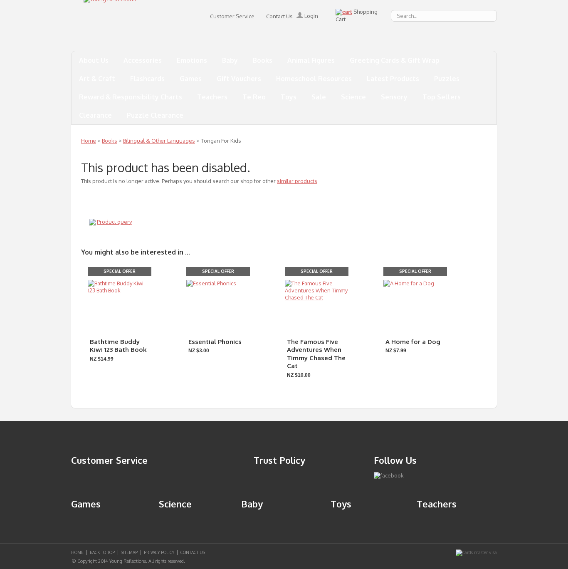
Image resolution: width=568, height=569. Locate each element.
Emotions (192, 60)
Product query (114, 221)
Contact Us (279, 16)
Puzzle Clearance (155, 115)
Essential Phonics (215, 342)
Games (191, 78)
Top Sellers (441, 97)
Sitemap (129, 552)
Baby (230, 60)
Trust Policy (279, 460)
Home (88, 140)
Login (310, 15)
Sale (318, 97)
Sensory (394, 97)
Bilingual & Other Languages (159, 140)
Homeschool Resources (314, 78)
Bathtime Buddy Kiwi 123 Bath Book (118, 346)
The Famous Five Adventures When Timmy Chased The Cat (316, 354)
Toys (288, 97)
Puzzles (446, 78)
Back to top (102, 552)
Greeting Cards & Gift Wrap (395, 60)
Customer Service (232, 16)
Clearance (95, 115)
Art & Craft (97, 78)
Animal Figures (311, 60)
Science (353, 97)
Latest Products (393, 78)
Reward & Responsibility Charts (130, 97)
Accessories (142, 60)
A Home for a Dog (412, 342)
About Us (94, 60)
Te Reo (254, 97)
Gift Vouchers (239, 78)
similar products (297, 181)
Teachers (212, 97)
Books (262, 60)
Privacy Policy (159, 552)
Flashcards (147, 78)
